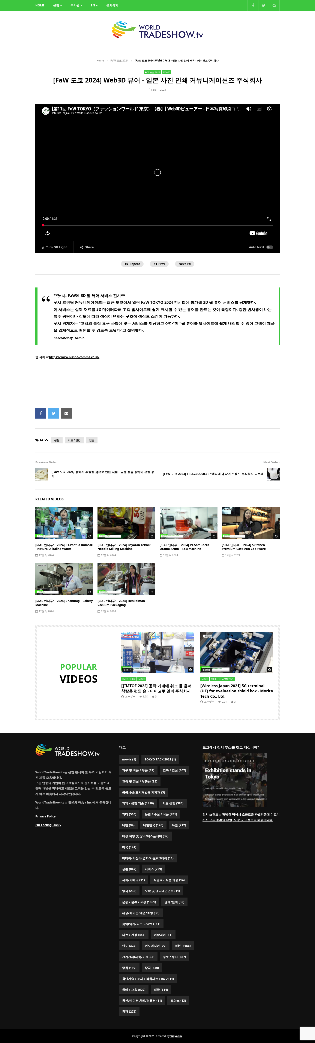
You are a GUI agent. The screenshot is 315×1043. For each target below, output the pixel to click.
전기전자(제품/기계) (138, 957)
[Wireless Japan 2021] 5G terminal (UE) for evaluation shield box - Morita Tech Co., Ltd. (236, 691)
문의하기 (112, 5)
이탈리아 (163, 935)
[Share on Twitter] (53, 413)
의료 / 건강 (74, 440)
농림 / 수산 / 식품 (161, 814)
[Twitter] (263, 5)
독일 (179, 825)
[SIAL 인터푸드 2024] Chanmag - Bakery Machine (64, 603)
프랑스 (178, 1000)
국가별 (75, 5)
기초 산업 (172, 803)
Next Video (271, 462)
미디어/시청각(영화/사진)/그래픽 (148, 858)
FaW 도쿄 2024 (119, 60)
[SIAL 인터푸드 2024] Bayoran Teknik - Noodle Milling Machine (125, 547)
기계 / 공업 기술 (138, 803)
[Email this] (66, 413)
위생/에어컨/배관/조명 (140, 913)
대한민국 (153, 825)
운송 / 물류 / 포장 (139, 902)
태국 (161, 990)
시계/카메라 (133, 880)
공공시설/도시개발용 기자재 (143, 792)
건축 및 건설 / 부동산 (139, 781)
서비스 (153, 869)
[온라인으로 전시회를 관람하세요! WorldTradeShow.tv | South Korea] (157, 29)
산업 (56, 5)
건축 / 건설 (174, 770)
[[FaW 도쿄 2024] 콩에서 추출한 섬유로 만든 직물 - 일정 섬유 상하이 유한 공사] (41, 474)
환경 (129, 1011)
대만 (128, 825)
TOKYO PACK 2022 (160, 759)
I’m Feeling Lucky (48, 825)
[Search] (274, 5)
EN (93, 5)
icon (64, 522)
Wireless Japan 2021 (222, 679)
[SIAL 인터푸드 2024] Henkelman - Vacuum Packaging (122, 603)
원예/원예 (174, 902)
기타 (129, 814)
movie (166, 72)
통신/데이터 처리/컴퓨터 (142, 1000)
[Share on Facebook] (40, 413)
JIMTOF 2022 (128, 679)
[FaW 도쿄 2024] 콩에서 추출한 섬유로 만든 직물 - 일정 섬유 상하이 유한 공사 (102, 474)
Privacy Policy (45, 816)
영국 (129, 891)
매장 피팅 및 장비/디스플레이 (145, 836)
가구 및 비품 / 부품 (138, 770)
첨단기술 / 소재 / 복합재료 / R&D (148, 979)
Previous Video (46, 462)
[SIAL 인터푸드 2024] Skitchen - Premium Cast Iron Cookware (244, 547)
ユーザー (130, 696)
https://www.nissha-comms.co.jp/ (74, 357)
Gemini (80, 338)
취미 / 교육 (133, 990)
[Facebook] (253, 5)
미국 (129, 847)
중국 (152, 968)
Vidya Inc (176, 1036)
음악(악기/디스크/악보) (141, 924)
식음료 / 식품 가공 (169, 880)
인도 (129, 946)
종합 (129, 968)
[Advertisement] (157, 384)
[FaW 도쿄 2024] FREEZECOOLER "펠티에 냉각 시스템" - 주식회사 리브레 (213, 474)
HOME (40, 5)
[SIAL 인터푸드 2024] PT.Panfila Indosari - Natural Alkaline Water (64, 547)
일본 (91, 440)
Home (100, 60)
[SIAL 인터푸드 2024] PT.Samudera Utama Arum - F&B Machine (184, 547)
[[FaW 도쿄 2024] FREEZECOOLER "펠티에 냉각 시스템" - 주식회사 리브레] (273, 474)
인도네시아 (155, 946)
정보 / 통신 (174, 957)
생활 (56, 440)
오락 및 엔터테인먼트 (162, 891)
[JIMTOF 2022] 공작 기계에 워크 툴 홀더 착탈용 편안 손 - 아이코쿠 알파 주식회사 (156, 688)
